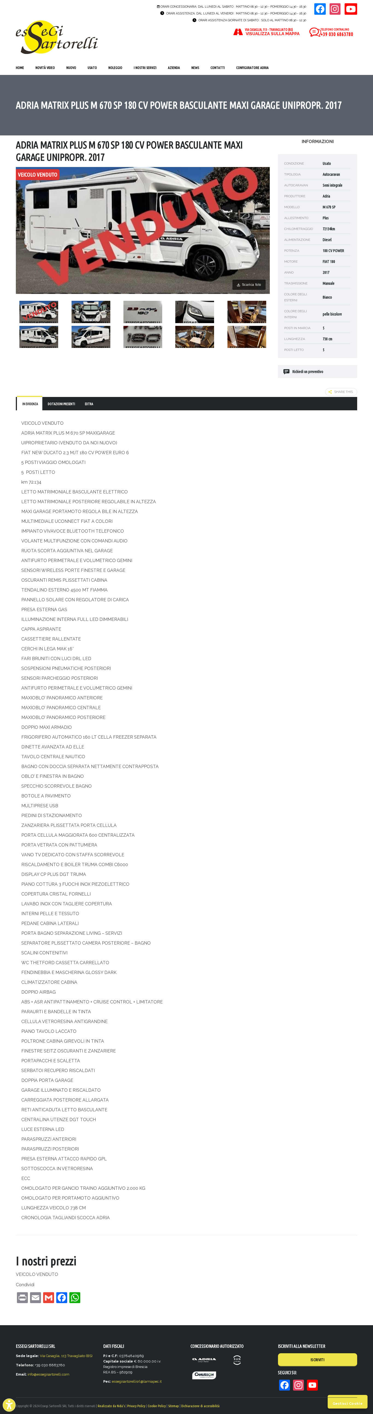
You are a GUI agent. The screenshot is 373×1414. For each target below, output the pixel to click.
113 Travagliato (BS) (77, 1356)
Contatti (218, 67)
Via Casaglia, (50, 1356)
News (195, 67)
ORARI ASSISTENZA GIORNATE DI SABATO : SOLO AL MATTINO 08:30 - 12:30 (252, 20)
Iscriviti (317, 1360)
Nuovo (71, 67)
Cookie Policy (157, 1406)
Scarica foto (251, 285)
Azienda (174, 67)
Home (20, 67)
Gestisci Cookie (348, 1403)
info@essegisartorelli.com (48, 1374)
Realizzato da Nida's (111, 1406)
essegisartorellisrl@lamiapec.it (137, 1381)
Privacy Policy (136, 1406)
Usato (92, 67)
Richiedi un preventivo (307, 371)
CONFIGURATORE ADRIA (252, 67)
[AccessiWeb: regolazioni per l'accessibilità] (9, 1404)
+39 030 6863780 (337, 34)
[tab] (29, 403)
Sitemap (173, 1406)
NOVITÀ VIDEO (45, 67)
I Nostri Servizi (145, 67)
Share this (343, 392)
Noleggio (115, 67)
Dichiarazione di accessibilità (200, 1406)
